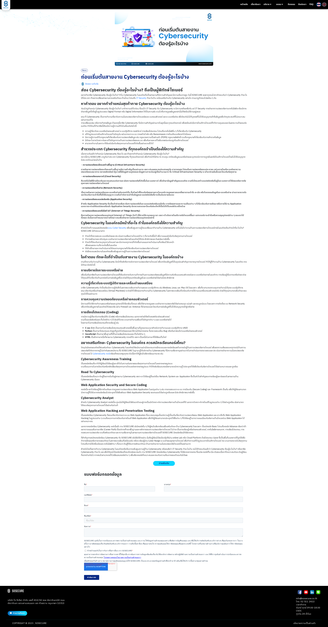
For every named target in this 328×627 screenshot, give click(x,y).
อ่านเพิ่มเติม (164, 463)
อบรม (279, 4)
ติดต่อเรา (302, 4)
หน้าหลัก (244, 4)
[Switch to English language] (324, 4)
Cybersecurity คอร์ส (102, 354)
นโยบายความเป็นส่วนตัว (304, 623)
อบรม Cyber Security (116, 228)
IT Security (141, 98)
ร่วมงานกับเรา (19, 613)
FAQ (311, 4)
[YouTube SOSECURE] (306, 592)
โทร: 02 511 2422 (305, 601)
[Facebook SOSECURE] (300, 592)
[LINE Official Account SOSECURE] (318, 592)
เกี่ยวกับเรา (255, 4)
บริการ (267, 4)
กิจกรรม (291, 4)
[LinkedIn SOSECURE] (312, 592)
